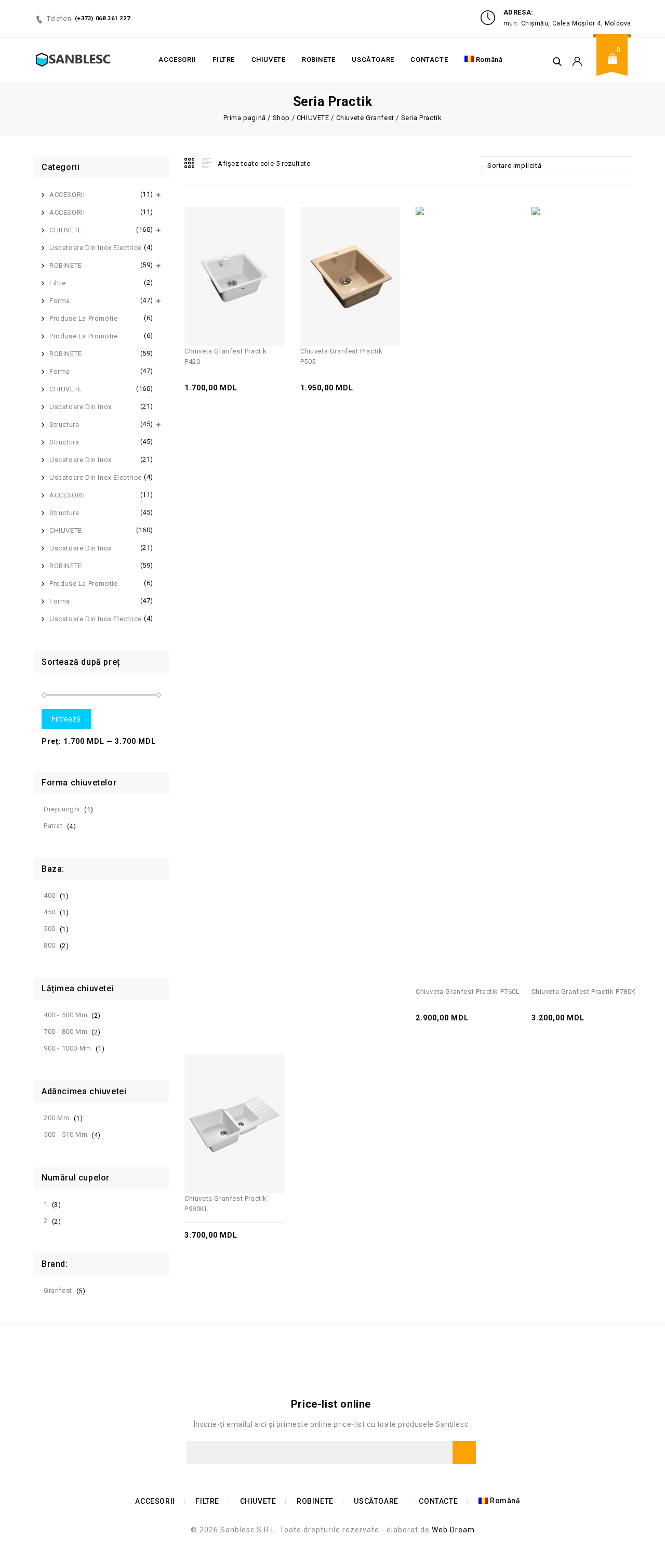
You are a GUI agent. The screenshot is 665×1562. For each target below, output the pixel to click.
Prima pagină (244, 118)
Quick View (223, 254)
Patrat (53, 826)
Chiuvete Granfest (365, 118)
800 (50, 945)
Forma (59, 301)
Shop (281, 118)
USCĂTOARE (373, 59)
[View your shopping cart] (615, 67)
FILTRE (223, 59)
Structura (64, 424)
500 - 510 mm (65, 1134)
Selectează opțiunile (246, 254)
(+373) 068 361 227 (102, 18)
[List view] (205, 163)
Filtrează (66, 719)
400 (50, 895)
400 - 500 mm (65, 1015)
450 (50, 912)
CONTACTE (429, 59)
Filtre (57, 283)
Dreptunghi (62, 809)
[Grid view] (190, 163)
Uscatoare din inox (80, 407)
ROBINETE (319, 59)
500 (50, 929)
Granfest (58, 1290)
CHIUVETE (268, 59)
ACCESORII (177, 59)
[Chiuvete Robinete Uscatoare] (73, 59)
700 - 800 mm (65, 1031)
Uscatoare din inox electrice (95, 248)
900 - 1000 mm (67, 1048)
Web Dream (453, 1530)
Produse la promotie (83, 318)
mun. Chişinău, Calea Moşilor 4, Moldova (567, 23)
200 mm (57, 1118)
